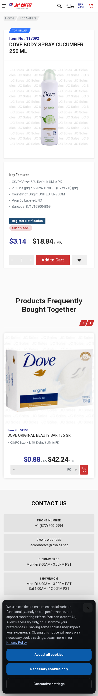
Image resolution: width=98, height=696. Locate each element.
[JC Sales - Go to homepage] (20, 6)
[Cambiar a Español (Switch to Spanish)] (80, 6)
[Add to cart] (84, 470)
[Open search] (59, 6)
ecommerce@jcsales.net (49, 545)
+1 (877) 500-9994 (49, 526)
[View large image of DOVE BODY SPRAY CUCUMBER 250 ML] (49, 106)
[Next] (90, 323)
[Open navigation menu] (4, 6)
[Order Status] (70, 6)
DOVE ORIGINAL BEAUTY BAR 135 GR (39, 435)
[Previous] (83, 323)
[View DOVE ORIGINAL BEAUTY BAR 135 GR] (49, 379)
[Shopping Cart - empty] (91, 6)
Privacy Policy (16, 642)
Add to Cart (53, 259)
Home (9, 18)
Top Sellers (28, 18)
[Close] (88, 607)
